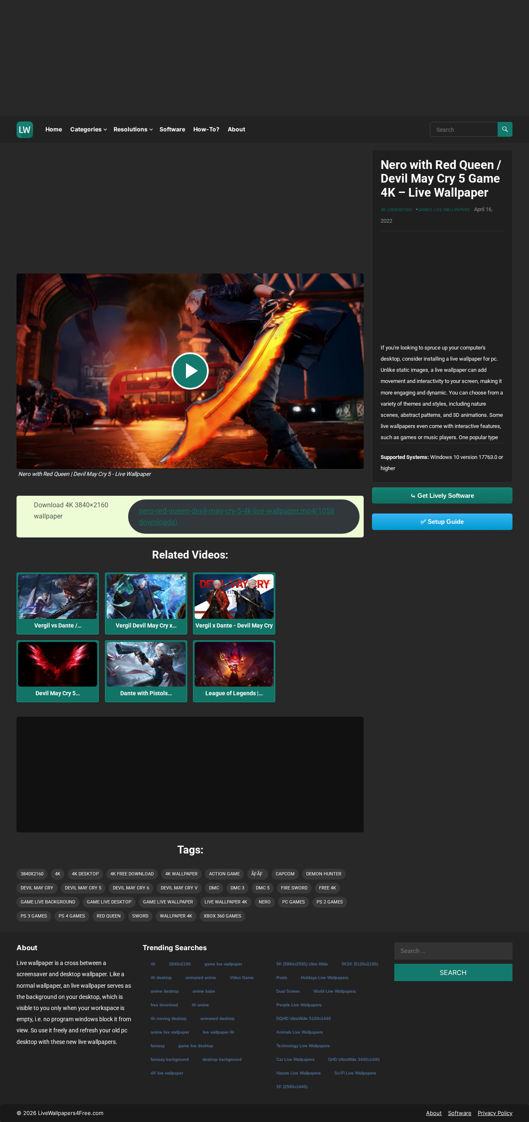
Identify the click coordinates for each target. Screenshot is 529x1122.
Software (172, 129)
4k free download (132, 874)
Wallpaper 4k (176, 916)
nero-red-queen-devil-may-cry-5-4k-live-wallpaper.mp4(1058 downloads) (236, 516)
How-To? (206, 129)
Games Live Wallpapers (443, 209)
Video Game (241, 977)
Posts (281, 977)
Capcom (285, 874)
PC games (293, 902)
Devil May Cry (37, 888)
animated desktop (217, 1018)
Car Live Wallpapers (295, 1059)
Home (53, 129)
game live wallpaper (168, 902)
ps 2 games (330, 902)
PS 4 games (72, 916)
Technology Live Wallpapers (302, 1045)
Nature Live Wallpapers (298, 1072)
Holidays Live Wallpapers (324, 977)
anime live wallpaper (169, 1031)
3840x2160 (32, 874)
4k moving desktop (168, 1018)
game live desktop (109, 902)
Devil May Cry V (179, 888)
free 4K (327, 888)
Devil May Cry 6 (131, 888)
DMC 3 (237, 888)
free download (164, 1004)
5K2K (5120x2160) (359, 963)
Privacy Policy (495, 1113)
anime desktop (164, 991)
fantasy (157, 1045)
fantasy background (169, 1059)
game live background (48, 902)
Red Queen (109, 916)
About (236, 129)
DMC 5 (262, 888)
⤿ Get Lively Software (442, 495)
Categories (86, 129)
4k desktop (85, 874)
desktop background (221, 1059)
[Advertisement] (248, 58)
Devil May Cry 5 (83, 888)
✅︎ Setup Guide (442, 521)
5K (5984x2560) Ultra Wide (302, 963)
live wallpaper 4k (226, 902)
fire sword (294, 888)
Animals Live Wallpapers (299, 1031)
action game (224, 874)
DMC (214, 888)
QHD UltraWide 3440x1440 (353, 1059)
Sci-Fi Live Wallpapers (355, 1072)
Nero (265, 902)
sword (140, 916)
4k (57, 874)
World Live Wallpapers (334, 991)
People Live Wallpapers (298, 1004)
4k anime (200, 1004)
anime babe (203, 991)
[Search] (505, 129)
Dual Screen (288, 991)
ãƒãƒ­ (257, 874)
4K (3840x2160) (396, 209)
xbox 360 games (222, 916)
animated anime (200, 977)
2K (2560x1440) (291, 1086)
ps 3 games (34, 916)
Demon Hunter (323, 874)
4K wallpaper (181, 874)
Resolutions (131, 129)
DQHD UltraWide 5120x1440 (303, 1018)
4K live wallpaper (166, 1072)
